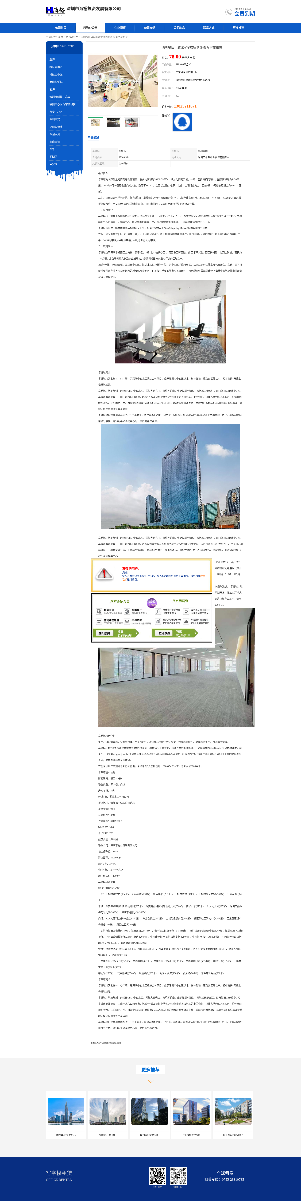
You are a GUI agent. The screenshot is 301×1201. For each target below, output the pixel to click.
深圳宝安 (54, 119)
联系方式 (208, 27)
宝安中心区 (56, 111)
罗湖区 (53, 156)
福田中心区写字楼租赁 (62, 104)
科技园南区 (56, 67)
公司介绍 (149, 27)
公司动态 (179, 27)
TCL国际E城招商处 (149, 1135)
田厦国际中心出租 (191, 1135)
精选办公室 (90, 27)
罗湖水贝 (54, 134)
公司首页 (60, 27)
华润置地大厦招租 (66, 1135)
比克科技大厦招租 (108, 1135)
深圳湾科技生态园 (59, 97)
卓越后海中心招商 (233, 1135)
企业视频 (120, 27)
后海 (52, 59)
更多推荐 (238, 27)
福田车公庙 (56, 126)
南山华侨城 (56, 82)
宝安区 (53, 164)
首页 (60, 37)
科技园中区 (56, 74)
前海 (52, 89)
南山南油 (54, 141)
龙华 (52, 149)
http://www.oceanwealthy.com (106, 1042)
